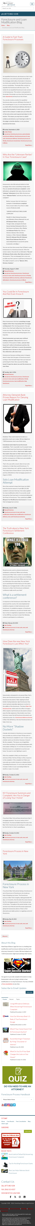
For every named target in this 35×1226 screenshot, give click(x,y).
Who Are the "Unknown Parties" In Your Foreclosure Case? (17, 155)
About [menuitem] (3, 1121)
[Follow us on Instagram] (20, 1197)
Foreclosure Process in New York (15, 852)
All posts (5, 936)
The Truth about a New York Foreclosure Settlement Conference (16, 530)
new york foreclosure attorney (16, 516)
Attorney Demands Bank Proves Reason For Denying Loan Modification (15, 397)
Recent (11, 999)
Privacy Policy (4, 1208)
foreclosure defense (11, 138)
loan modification (19, 379)
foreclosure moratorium (13, 140)
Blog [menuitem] (29, 1121)
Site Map (24, 1208)
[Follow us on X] (15, 1197)
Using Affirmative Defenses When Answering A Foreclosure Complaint (21, 1006)
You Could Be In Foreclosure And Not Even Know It (16, 292)
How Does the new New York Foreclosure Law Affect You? (16, 642)
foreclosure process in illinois (18, 280)
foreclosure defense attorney (11, 277)
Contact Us (4, 1211)
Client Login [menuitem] (4, 1123)
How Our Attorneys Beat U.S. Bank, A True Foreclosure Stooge (20, 1019)
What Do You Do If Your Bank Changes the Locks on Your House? (20, 1054)
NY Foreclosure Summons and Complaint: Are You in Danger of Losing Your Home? (17, 795)
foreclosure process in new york (13, 512)
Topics (18, 999)
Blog (8, 25)
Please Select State (9, 1099)
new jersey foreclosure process (13, 134)
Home (3, 25)
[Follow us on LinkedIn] (24, 1197)
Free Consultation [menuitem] (21, 1121)
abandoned (9, 96)
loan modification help (21, 381)
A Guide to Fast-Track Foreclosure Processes (13, 38)
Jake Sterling (7, 625)
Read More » (28, 145)
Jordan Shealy (8, 132)
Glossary (30, 1208)
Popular (5, 999)
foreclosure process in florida (22, 275)
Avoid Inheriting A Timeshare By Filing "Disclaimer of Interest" (20, 1041)
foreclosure (6, 383)
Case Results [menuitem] (10, 1121)
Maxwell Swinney (9, 271)
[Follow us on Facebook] (10, 1197)
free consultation (7, 984)
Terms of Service (15, 1208)
